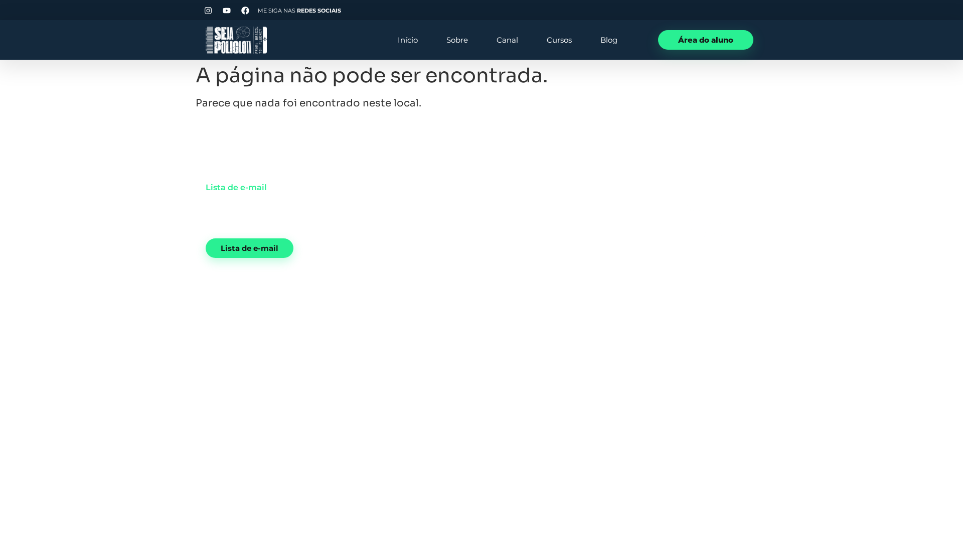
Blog (608, 40)
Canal (507, 40)
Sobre (457, 40)
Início (408, 40)
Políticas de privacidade (766, 321)
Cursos (559, 40)
